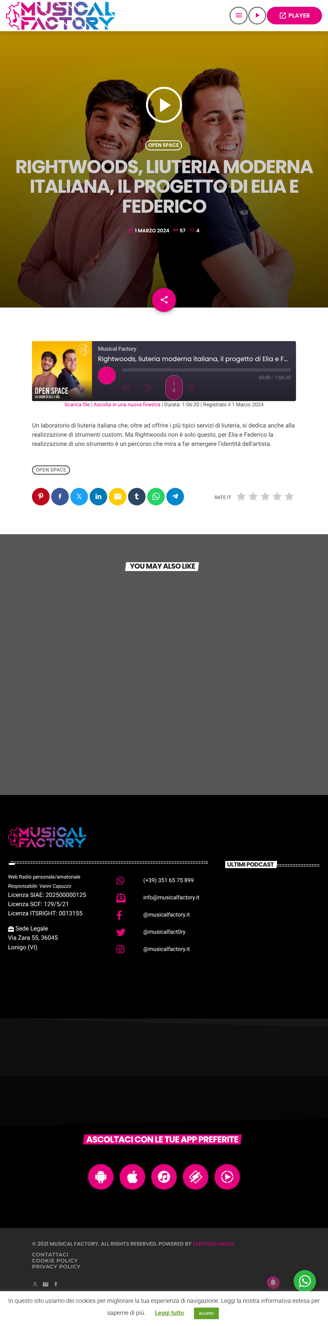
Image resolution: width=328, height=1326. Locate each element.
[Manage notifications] (273, 1282)
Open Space (163, 145)
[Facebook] (56, 1285)
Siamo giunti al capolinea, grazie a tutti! (94, 719)
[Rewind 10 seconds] (152, 387)
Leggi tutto (169, 1312)
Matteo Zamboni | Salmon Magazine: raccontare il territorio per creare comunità (286, 898)
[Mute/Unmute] (131, 387)
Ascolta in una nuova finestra (127, 405)
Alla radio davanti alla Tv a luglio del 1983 (285, 919)
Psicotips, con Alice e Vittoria (223, 724)
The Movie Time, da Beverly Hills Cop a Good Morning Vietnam (284, 961)
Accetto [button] (206, 1313)
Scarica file (77, 405)
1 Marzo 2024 (149, 231)
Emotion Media (213, 1244)
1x (174, 387)
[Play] (107, 375)
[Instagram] (45, 1285)
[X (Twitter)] (35, 1285)
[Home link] (60, 16)
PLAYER (294, 16)
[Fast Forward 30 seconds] (195, 387)
